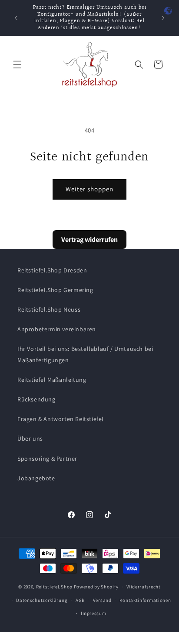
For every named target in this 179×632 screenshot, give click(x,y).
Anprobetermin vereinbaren (56, 329)
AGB (80, 600)
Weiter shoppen (89, 189)
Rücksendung (36, 399)
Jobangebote (36, 478)
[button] (17, 64)
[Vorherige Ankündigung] (16, 17)
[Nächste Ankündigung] (162, 17)
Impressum (93, 613)
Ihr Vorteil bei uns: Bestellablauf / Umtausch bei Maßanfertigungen (85, 354)
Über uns (30, 438)
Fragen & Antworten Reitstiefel (60, 419)
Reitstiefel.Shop (54, 587)
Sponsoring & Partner (47, 458)
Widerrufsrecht (143, 587)
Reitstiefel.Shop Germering (55, 290)
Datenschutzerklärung (41, 600)
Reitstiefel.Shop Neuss (48, 309)
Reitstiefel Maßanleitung (51, 380)
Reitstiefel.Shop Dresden (52, 270)
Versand (102, 600)
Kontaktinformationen (145, 600)
